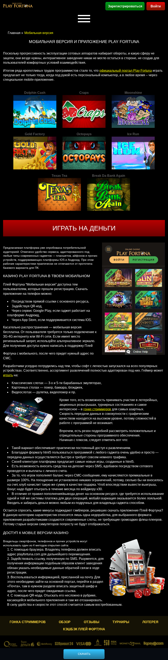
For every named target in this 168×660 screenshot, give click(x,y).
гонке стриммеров (97, 409)
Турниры (120, 622)
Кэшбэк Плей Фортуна (84, 629)
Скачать (84, 653)
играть (8, 375)
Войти (156, 6)
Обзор (64, 622)
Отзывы (91, 622)
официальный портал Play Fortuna (125, 70)
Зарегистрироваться (125, 6)
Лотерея (150, 622)
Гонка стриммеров (28, 622)
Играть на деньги (84, 228)
